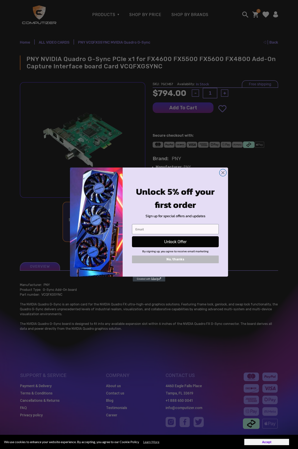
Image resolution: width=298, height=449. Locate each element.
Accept (266, 442)
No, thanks (175, 259)
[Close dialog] (222, 172)
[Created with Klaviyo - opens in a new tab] (149, 279)
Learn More (151, 442)
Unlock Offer (175, 241)
